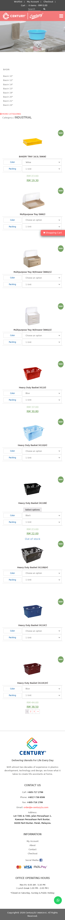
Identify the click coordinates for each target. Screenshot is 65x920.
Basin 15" (8, 88)
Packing (12, 169)
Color (12, 162)
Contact (32, 849)
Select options (32, 510)
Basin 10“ (8, 76)
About (32, 845)
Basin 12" (8, 80)
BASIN (6, 69)
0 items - (38, 5)
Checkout (48, 1)
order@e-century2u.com (36, 807)
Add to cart (31, 176)
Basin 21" (8, 101)
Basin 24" (8, 105)
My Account (33, 1)
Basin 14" (8, 84)
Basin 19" (8, 93)
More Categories (11, 114)
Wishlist (18, 1)
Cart (23, 5)
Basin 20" (8, 97)
